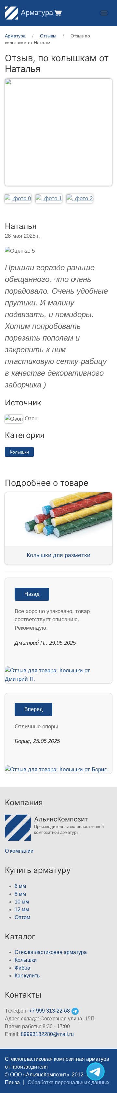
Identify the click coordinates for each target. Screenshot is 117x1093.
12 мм (22, 909)
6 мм (20, 886)
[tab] (18, 198)
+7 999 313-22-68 (49, 1011)
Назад (31, 594)
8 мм (20, 894)
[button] (57, 13)
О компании (19, 851)
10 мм (22, 901)
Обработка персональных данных (69, 1082)
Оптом (22, 917)
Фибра (22, 968)
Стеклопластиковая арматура (51, 952)
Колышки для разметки (58, 555)
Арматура (37, 12)
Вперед (33, 709)
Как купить (27, 975)
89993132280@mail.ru (47, 1034)
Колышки (19, 452)
